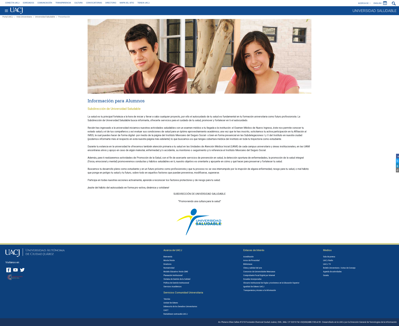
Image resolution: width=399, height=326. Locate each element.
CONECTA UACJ (12, 3)
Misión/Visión (169, 260)
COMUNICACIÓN (44, 3)
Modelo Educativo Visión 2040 (175, 271)
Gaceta (326, 275)
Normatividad (168, 268)
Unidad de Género (170, 303)
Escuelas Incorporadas (252, 279)
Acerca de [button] (363, 3)
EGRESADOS (28, 3)
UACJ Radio (328, 260)
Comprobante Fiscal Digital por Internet (259, 275)
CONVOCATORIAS (94, 3)
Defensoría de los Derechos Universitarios (180, 306)
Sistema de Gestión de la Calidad (176, 279)
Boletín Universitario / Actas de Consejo (339, 268)
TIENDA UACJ (143, 3)
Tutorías (166, 299)
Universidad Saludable (45, 17)
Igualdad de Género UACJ (253, 286)
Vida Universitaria (24, 17)
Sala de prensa (329, 256)
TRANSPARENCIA (63, 3)
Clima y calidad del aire (252, 268)
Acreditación (248, 256)
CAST (165, 310)
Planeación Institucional (173, 275)
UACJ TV (327, 264)
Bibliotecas (247, 264)
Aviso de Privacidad (251, 260)
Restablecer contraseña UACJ (175, 314)
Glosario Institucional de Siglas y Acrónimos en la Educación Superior (271, 283)
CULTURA (78, 3)
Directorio (167, 264)
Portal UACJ (7, 17)
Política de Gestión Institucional (176, 283)
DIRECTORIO (110, 3)
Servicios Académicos (172, 286)
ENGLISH (378, 3)
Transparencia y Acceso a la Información (259, 290)
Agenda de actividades (332, 271)
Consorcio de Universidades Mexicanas (259, 271)
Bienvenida (167, 256)
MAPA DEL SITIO (127, 3)
